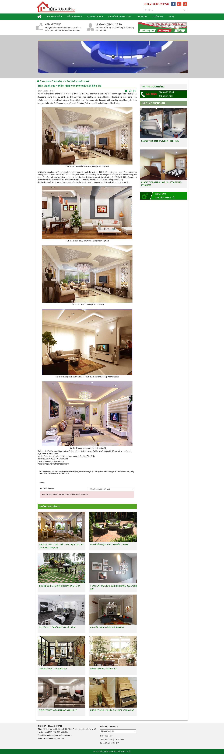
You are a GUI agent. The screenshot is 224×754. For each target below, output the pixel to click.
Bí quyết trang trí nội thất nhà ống (107, 627)
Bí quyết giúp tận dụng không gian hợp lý (58, 710)
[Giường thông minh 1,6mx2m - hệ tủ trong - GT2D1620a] (163, 164)
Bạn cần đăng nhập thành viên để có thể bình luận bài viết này (65, 495)
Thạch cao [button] (141, 17)
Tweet (42, 483)
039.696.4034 (62, 732)
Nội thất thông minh (154, 103)
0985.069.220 (50, 732)
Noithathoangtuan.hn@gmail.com (57, 735)
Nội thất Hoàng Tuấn (46, 182)
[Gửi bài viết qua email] (126, 91)
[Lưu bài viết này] (135, 91)
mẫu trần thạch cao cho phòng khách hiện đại (63, 180)
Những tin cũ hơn (50, 506)
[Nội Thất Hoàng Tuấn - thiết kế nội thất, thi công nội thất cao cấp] (56, 7)
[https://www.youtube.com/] (185, 4)
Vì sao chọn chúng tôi (109, 24)
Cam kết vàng (53, 24)
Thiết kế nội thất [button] (53, 17)
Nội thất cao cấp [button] (94, 17)
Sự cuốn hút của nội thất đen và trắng (57, 627)
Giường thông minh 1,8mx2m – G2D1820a (160, 141)
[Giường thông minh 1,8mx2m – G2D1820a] (163, 123)
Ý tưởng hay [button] (158, 17)
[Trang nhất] (40, 16)
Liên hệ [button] (171, 17)
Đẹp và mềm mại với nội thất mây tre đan (109, 545)
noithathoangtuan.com (55, 738)
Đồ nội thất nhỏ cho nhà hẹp (103, 669)
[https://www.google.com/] (179, 4)
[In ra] (130, 91)
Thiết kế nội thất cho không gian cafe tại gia (59, 586)
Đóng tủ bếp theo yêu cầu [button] (119, 17)
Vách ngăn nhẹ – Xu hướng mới (53, 669)
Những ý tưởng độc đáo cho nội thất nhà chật (112, 710)
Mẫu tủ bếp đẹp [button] (73, 17)
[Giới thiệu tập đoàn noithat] (113, 56)
